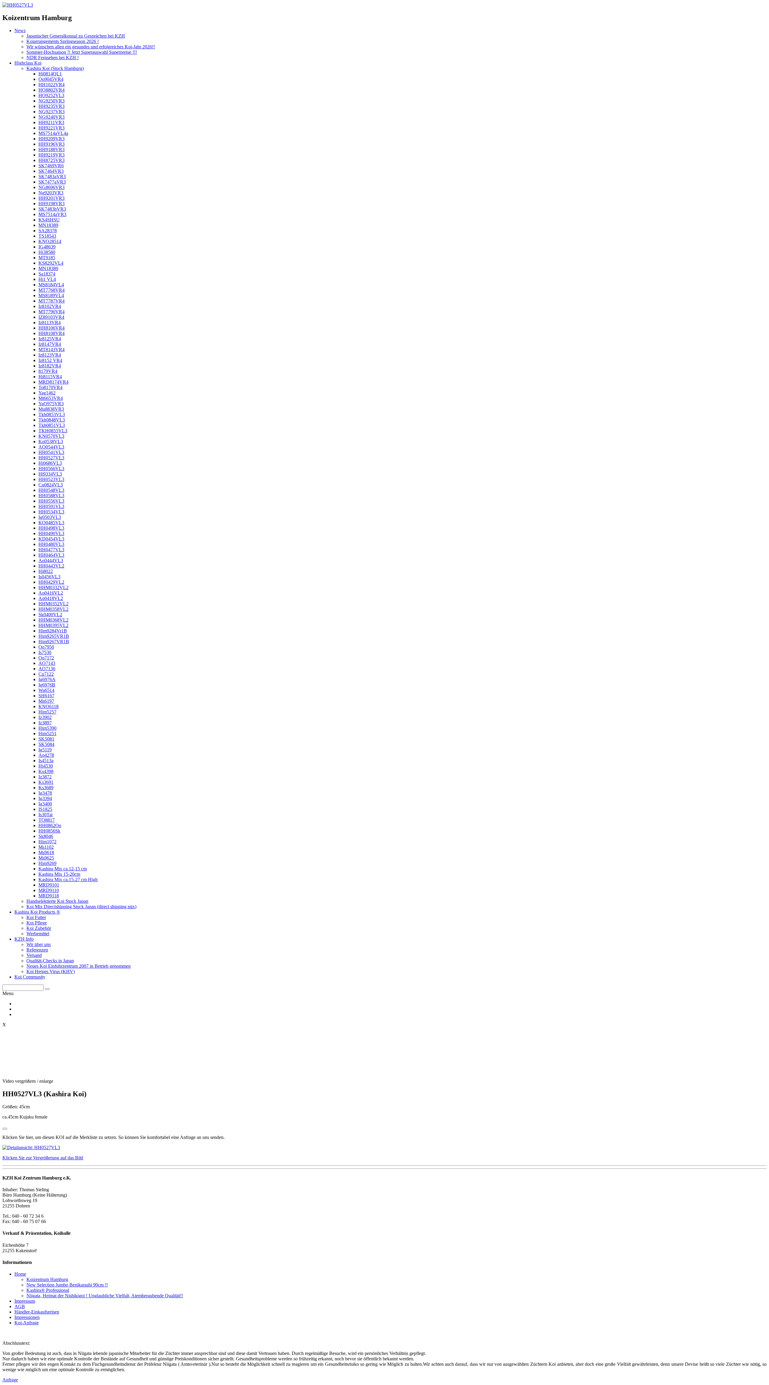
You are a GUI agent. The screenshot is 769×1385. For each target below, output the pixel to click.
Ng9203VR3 (50, 192)
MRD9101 (48, 884)
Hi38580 (46, 252)
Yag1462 (47, 392)
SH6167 (46, 695)
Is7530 (44, 652)
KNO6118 (48, 706)
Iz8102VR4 (49, 306)
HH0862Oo (49, 825)
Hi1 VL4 (47, 279)
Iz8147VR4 (49, 344)
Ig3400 (45, 803)
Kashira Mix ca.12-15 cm (62, 868)
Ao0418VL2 (50, 598)
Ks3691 (45, 782)
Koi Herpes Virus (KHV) (50, 971)
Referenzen (37, 949)
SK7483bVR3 (52, 209)
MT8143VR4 (51, 349)
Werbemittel (37, 933)
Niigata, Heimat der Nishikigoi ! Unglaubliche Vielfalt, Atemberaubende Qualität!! (104, 1295)
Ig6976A (47, 679)
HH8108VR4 (51, 333)
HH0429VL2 (51, 582)
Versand (34, 955)
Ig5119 (45, 749)
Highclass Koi (27, 62)
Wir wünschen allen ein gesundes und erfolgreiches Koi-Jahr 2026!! (90, 46)
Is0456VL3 (49, 576)
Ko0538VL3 (50, 441)
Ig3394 (45, 798)
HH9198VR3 (51, 203)
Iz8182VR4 (49, 365)
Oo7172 (46, 657)
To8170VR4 (50, 387)
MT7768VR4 (51, 290)
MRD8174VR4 (53, 382)
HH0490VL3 (51, 533)
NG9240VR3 (51, 117)
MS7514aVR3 (52, 214)
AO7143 (46, 663)
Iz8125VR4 (49, 338)
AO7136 (46, 668)
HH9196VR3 (51, 144)
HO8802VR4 (51, 90)
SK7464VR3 (51, 171)
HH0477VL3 (51, 549)
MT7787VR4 (51, 300)
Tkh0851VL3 (51, 425)
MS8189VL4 (51, 295)
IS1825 (45, 809)
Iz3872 (45, 776)
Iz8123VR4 (49, 355)
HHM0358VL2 (53, 609)
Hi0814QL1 (50, 73)
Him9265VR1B (53, 636)
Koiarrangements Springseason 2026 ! (62, 41)
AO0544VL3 (51, 446)
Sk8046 (45, 836)
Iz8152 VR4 (50, 360)
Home (20, 1274)
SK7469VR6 (51, 165)
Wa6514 (46, 690)
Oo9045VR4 (50, 79)
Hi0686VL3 (50, 463)
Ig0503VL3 (49, 517)
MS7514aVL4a (53, 133)
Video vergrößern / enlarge (27, 1081)
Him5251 (47, 733)
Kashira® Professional (47, 1290)
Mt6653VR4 (50, 398)
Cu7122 (46, 674)
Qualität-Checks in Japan (50, 960)
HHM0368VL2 (53, 619)
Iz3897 (45, 722)
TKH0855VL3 (52, 430)
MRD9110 (48, 890)
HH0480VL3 (51, 544)
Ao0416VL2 (50, 592)
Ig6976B (46, 684)
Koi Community (29, 976)
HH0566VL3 (51, 468)
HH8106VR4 (51, 327)
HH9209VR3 (51, 138)
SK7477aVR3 (52, 181)
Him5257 (47, 711)
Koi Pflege (36, 922)
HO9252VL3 (51, 95)
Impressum (24, 1301)
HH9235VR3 (51, 106)
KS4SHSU (49, 219)
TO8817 (46, 820)
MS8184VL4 (51, 284)
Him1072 (47, 841)
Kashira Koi (55, 68)
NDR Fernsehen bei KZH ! (52, 57)
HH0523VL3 (51, 479)
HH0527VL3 (51, 457)
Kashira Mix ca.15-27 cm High (68, 879)
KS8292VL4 (50, 263)
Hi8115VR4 (50, 376)
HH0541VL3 (51, 452)
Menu (8, 993)
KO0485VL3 (51, 522)
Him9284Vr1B (52, 630)
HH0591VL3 (51, 506)
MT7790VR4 (51, 311)
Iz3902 (45, 717)
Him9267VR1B (53, 641)
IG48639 (47, 246)
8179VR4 (47, 371)
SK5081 (46, 738)
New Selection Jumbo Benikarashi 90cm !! (67, 1284)
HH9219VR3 (51, 154)
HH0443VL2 (51, 565)
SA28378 (47, 230)
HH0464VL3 (51, 555)
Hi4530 (45, 766)
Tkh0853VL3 (51, 414)
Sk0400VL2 (50, 614)
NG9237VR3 (51, 111)
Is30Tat (45, 814)
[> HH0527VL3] (17, 5)
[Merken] (4, 1129)
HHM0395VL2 (53, 625)
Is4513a (45, 760)
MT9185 (46, 257)
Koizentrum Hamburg (47, 1279)
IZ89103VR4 (51, 317)
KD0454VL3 (51, 538)
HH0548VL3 (51, 490)
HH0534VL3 (51, 511)
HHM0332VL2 (53, 587)
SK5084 (46, 744)
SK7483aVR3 (52, 176)
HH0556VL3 (51, 501)
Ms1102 (46, 847)
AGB (19, 1306)
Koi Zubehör (38, 928)
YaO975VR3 (51, 403)
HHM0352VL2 (53, 603)
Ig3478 (45, 793)
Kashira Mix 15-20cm (59, 874)
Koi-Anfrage (26, 1322)
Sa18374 (46, 273)
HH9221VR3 (51, 127)
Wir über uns (38, 944)
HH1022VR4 (51, 84)
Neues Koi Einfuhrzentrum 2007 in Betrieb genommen (78, 966)
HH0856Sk (49, 830)
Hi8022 (45, 571)
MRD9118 (48, 895)
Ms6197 (46, 701)
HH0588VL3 (51, 495)
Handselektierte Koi (57, 901)
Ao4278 (46, 755)
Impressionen (27, 1317)
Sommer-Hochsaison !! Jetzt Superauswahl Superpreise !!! (81, 52)
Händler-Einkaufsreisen (36, 1311)
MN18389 (48, 225)
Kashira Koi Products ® (37, 912)
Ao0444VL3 (50, 560)
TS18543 (47, 236)
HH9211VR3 (51, 122)
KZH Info (24, 939)
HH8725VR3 (51, 160)
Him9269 (47, 863)
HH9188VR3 (51, 149)
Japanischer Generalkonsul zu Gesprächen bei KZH (75, 35)
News (20, 30)
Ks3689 (45, 787)
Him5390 (47, 728)
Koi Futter (36, 917)
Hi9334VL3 (50, 473)
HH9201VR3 (51, 198)
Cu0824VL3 (50, 484)
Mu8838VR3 (51, 409)
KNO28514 (49, 241)
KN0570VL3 (51, 436)
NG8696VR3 (51, 187)
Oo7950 (46, 647)
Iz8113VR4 (49, 322)
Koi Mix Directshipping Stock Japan (81, 906)
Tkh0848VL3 (51, 419)
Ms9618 (46, 852)
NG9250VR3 (51, 100)
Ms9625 (46, 857)
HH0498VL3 (51, 528)
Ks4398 (45, 771)
